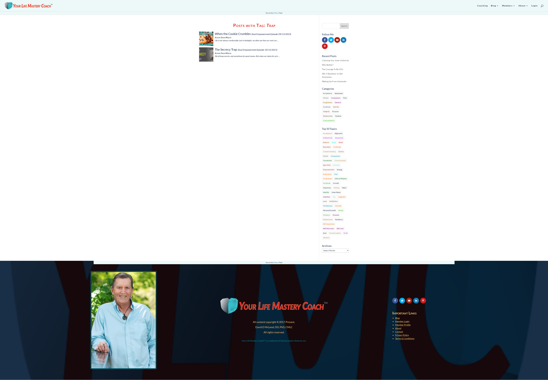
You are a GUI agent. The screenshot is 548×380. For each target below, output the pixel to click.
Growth (336, 183)
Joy (334, 197)
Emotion (336, 165)
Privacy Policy (402, 335)
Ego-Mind (327, 165)
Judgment (341, 197)
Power (341, 210)
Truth (345, 233)
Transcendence (329, 120)
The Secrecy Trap (226, 49)
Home (276, 13)
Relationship (328, 116)
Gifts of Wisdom (341, 179)
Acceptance (327, 93)
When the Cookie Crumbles (233, 34)
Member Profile (403, 324)
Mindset (338, 206)
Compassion (335, 98)
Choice (325, 98)
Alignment (338, 133)
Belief (334, 142)
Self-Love (340, 228)
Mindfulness (327, 206)
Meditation (333, 201)
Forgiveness (327, 102)
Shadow (338, 116)
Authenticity (327, 138)
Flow (345, 98)
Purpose (335, 111)
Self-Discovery (328, 228)
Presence (326, 215)
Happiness (327, 188)
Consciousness (340, 160)
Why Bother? (328, 65)
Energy (339, 170)
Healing (336, 188)
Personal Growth (329, 210)
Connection (327, 160)
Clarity (325, 156)
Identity (336, 107)
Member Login (402, 321)
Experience (327, 174)
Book (341, 142)
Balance (326, 142)
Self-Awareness (329, 224)
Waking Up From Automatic (334, 81)
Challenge (337, 147)
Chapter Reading (329, 151)
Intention (326, 197)
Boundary (327, 147)
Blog (397, 318)
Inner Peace (336, 192)
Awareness (339, 93)
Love (325, 201)
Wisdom (326, 238)
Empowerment (328, 170)
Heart (344, 188)
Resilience (339, 219)
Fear (336, 174)
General (338, 102)
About (398, 328)
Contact (399, 331)
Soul (324, 233)
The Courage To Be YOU (332, 69)
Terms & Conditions (404, 338)
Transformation (335, 233)
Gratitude (326, 107)
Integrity (326, 111)
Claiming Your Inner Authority (335, 60)
